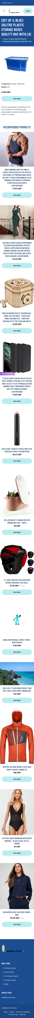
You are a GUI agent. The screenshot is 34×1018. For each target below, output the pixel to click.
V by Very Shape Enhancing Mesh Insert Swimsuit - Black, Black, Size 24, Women (17, 841)
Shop (28, 11)
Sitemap (22, 1014)
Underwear (21, 84)
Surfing (13, 84)
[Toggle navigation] (4, 11)
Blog (6, 984)
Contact (11, 1012)
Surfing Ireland (10, 968)
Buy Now (17, 99)
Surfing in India (10, 980)
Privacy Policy (13, 1014)
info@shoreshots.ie (7, 3)
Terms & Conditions (23, 1012)
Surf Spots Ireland (11, 976)
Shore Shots (9, 972)
